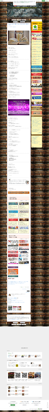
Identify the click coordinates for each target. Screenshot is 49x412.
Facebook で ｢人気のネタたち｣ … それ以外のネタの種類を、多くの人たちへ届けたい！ (16, 302)
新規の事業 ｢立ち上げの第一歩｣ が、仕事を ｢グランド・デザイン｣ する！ (37, 45)
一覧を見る (40, 132)
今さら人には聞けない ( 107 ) (35, 143)
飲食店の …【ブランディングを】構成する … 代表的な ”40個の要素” (36, 52)
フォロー (13, 295)
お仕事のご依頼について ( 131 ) (35, 142)
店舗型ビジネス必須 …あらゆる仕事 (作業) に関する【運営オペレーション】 (37, 42)
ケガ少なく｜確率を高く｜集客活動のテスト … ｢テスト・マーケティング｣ (15, 300)
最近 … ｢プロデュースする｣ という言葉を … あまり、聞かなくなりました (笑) (16, 316)
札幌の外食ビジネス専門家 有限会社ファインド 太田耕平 (13, 319)
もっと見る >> (13, 305)
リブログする (27, 287)
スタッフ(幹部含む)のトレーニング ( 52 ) (36, 141)
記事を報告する (28, 292)
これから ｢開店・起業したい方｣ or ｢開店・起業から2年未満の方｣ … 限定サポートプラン (37, 57)
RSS (33, 146)
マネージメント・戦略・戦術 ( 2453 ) (35, 136)
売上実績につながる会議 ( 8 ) (35, 137)
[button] (47, 407)
